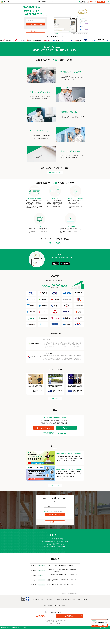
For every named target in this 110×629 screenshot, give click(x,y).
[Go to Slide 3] (55, 33)
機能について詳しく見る (55, 172)
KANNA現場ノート (15, 627)
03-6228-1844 (83, 1)
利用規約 (45, 511)
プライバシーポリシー (50, 511)
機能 (39, 1)
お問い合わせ (23, 627)
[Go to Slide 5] (57, 33)
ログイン (107, 1)
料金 (49, 1)
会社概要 (8, 627)
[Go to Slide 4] (56, 33)
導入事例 (44, 1)
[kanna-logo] (7, 2)
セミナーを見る (55, 485)
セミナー (53, 1)
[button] (93, 2)
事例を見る (55, 398)
